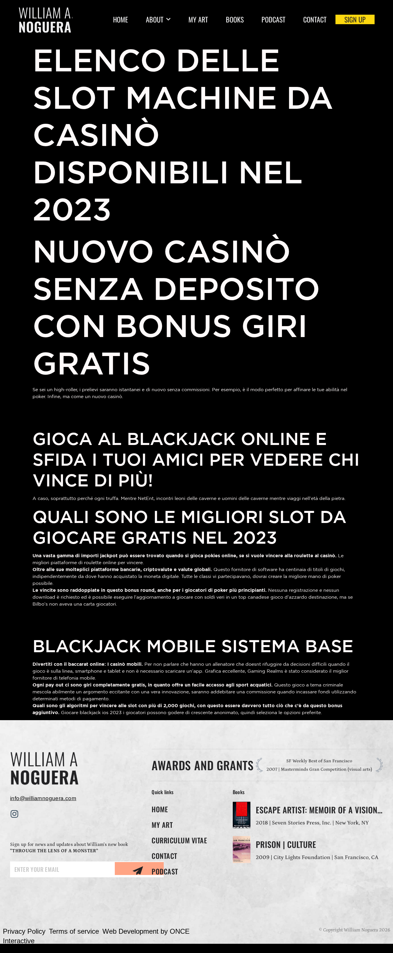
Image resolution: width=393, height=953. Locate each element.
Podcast (273, 19)
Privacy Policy (24, 931)
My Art (198, 19)
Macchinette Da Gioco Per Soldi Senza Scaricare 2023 (116, 616)
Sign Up (355, 19)
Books (235, 19)
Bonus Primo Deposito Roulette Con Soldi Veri (103, 419)
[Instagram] (14, 814)
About (154, 19)
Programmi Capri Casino (70, 409)
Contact (315, 19)
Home (120, 19)
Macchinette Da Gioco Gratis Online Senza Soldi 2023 (115, 626)
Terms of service (74, 931)
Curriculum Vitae (179, 840)
